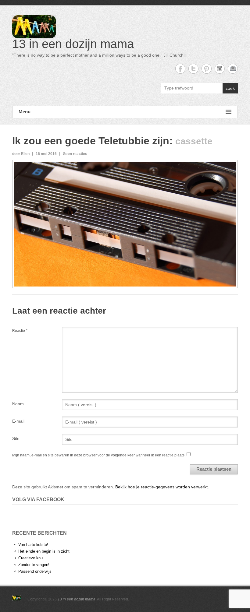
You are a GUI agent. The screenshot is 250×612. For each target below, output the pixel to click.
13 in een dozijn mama (73, 44)
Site (16, 438)
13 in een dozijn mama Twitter (193, 69)
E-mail (18, 421)
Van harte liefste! (33, 544)
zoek (230, 88)
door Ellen (21, 154)
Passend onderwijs (35, 571)
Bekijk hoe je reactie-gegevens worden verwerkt (161, 486)
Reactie (19, 331)
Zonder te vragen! (33, 564)
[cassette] (125, 165)
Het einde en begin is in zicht (44, 551)
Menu (24, 111)
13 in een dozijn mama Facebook (180, 69)
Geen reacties (75, 154)
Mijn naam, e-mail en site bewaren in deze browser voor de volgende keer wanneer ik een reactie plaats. (98, 455)
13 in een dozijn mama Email (233, 69)
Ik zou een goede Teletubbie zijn (90, 140)
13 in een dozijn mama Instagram (220, 69)
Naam (18, 403)
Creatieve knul (31, 558)
